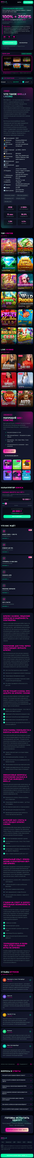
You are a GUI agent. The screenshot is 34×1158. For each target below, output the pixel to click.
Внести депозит (17, 516)
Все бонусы (23, 42)
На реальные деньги (11, 455)
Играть (25, 1153)
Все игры (4, 236)
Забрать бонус (9, 42)
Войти (19, 2)
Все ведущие (5, 352)
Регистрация (28, 2)
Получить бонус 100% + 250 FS (17, 1130)
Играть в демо (9, 451)
